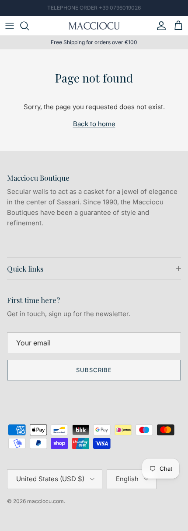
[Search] (28, 25)
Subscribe (94, 369)
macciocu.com (45, 501)
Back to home (94, 124)
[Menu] (9, 25)
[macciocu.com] (94, 25)
